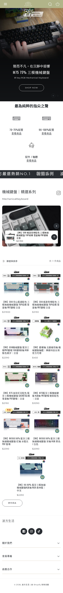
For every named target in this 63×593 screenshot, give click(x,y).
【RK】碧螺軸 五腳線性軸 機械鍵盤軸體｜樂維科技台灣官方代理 (46, 350)
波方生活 (25, 585)
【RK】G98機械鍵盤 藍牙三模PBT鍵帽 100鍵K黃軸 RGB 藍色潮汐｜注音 (15, 350)
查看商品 (17, 133)
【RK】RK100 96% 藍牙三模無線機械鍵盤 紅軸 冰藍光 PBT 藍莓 (16, 441)
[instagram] (31, 531)
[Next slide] (56, 226)
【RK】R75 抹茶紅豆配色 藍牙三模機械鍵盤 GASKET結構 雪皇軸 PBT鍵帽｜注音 (16, 395)
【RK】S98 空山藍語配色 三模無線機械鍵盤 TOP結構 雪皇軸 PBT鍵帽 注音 (16, 304)
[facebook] (24, 531)
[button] (5, 4)
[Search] (50, 4)
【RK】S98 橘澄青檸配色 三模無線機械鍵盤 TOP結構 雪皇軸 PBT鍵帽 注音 (46, 304)
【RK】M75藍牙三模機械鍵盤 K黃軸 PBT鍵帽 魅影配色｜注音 (45, 395)
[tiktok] (39, 531)
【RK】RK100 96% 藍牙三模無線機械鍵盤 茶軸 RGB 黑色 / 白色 (46, 441)
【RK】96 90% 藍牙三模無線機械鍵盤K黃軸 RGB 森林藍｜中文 (31, 487)
